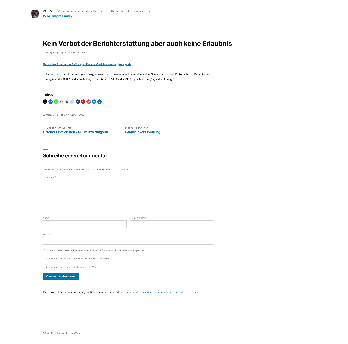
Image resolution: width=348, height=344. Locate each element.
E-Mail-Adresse (138, 218)
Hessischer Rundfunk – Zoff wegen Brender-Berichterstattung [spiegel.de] (87, 64)
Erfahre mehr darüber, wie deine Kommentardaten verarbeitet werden (156, 292)
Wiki (46, 16)
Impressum (61, 16)
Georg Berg (52, 52)
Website (47, 234)
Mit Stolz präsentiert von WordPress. (68, 333)
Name (47, 218)
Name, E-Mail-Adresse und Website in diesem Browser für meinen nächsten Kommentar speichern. (96, 250)
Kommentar (49, 177)
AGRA (47, 11)
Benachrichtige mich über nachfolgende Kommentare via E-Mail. (77, 258)
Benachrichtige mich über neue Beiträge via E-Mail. (71, 267)
